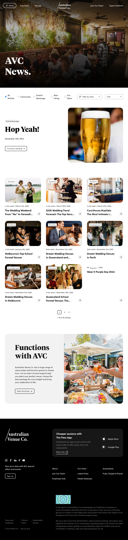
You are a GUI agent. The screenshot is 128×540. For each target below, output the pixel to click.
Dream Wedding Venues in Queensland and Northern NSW (59, 257)
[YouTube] (23, 460)
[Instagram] (6, 460)
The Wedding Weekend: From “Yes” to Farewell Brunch (18, 213)
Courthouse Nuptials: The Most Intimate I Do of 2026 (99, 213)
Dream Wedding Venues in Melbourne (18, 298)
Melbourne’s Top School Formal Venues (18, 255)
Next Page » (69, 312)
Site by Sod (25, 528)
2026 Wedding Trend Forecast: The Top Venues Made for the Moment (60, 213)
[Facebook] (11, 460)
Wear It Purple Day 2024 (101, 271)
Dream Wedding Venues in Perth (100, 255)
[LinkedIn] (15, 460)
